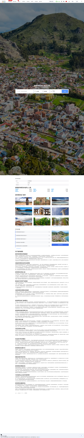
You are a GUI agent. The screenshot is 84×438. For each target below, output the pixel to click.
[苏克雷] (42, 211)
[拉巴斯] (24, 201)
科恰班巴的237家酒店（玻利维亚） (58, 216)
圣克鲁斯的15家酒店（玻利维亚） (57, 226)
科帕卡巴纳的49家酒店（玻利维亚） (21, 216)
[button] (66, 1)
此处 (39, 436)
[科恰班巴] (60, 211)
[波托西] (24, 221)
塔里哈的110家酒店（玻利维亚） (39, 226)
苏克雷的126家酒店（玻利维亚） (39, 216)
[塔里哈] (42, 221)
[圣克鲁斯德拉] (42, 201)
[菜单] (81, 1)
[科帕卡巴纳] (24, 211)
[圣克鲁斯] (60, 221)
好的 (81, 435)
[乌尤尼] (60, 201)
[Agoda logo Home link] (4, 1)
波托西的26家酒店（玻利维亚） (20, 226)
